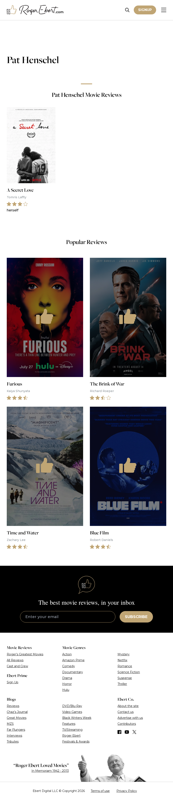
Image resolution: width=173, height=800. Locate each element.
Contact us (126, 712)
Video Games (72, 712)
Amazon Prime (73, 660)
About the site (128, 706)
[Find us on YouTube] (127, 732)
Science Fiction (129, 672)
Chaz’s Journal (17, 712)
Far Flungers (16, 730)
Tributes (13, 741)
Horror (67, 684)
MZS (10, 724)
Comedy (68, 666)
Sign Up (12, 682)
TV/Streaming (72, 730)
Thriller (122, 684)
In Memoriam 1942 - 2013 (50, 771)
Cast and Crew (17, 666)
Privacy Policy (126, 791)
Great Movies (16, 718)
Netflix (122, 660)
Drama (67, 678)
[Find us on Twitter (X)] (134, 732)
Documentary (72, 672)
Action (67, 654)
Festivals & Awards (75, 741)
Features (68, 724)
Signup (145, 10)
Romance (125, 666)
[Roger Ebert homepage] (35, 10)
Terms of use (100, 791)
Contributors (127, 724)
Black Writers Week (76, 718)
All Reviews (15, 660)
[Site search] (127, 10)
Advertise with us (130, 718)
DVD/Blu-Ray (72, 706)
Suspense (125, 678)
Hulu (65, 690)
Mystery (124, 654)
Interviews (14, 736)
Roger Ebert (71, 736)
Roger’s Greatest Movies (25, 654)
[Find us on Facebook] (119, 732)
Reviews (13, 706)
